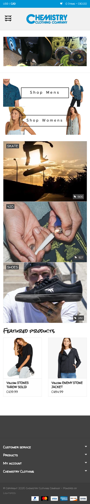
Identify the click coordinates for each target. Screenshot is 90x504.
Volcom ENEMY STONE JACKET (67, 385)
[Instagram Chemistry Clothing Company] (48, 428)
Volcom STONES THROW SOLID (17, 385)
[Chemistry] (53, 19)
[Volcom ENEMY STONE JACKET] (67, 358)
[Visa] (54, 498)
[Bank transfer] (82, 498)
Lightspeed (9, 493)
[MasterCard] (44, 498)
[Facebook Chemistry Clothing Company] (41, 428)
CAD (13, 3)
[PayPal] (35, 498)
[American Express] (63, 498)
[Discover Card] (73, 498)
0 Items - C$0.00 (76, 3)
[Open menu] (8, 18)
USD (6, 3)
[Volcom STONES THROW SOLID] (22, 358)
